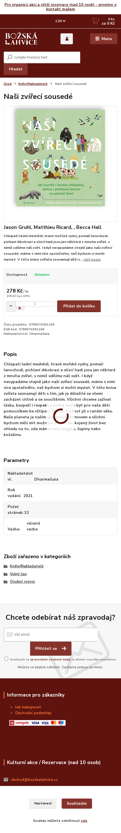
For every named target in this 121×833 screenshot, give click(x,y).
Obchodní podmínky (33, 713)
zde (84, 820)
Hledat (16, 69)
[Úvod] (21, 39)
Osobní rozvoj (22, 581)
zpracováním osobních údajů (50, 659)
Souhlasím (77, 803)
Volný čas (18, 574)
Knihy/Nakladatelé (33, 84)
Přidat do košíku (79, 306)
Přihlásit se (46, 648)
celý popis (92, 259)
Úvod (8, 84)
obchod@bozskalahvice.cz (34, 779)
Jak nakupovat (28, 707)
